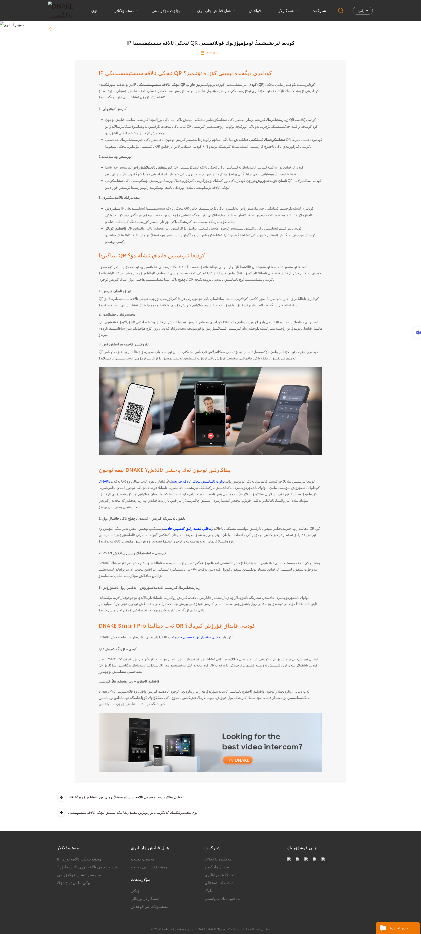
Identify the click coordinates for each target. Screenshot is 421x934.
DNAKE (104, 481)
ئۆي (94, 10)
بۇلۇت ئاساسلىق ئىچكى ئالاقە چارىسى (198, 481)
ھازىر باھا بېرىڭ (398, 928)
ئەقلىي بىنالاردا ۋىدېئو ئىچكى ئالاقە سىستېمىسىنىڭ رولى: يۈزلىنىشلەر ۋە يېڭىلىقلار (126, 797)
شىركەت (319, 10)
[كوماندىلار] (417, 332)
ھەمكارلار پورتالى (145, 898)
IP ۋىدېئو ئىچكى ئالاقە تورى (79, 859)
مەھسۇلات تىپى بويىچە (149, 866)
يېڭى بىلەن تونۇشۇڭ (73, 882)
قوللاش (255, 10)
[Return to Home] (51, 29)
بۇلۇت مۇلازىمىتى (166, 10)
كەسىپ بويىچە (142, 859)
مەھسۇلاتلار (124, 10)
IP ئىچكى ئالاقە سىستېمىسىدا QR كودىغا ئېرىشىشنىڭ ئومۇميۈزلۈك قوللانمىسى (144, 29)
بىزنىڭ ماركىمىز (216, 866)
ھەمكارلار (286, 10)
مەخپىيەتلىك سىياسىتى (222, 898)
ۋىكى (135, 890)
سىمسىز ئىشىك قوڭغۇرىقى (79, 874)
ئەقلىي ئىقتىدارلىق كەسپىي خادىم (188, 528)
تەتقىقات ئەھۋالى (218, 882)
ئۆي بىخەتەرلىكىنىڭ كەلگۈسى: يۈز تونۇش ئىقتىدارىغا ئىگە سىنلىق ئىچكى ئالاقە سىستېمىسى (132, 812)
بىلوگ (208, 890)
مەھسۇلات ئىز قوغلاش (149, 906)
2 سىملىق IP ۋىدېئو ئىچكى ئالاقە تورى (87, 866)
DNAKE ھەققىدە (218, 859)
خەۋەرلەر (74, 29)
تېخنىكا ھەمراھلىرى (219, 874)
